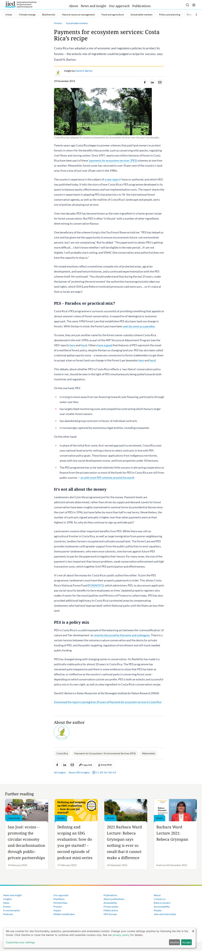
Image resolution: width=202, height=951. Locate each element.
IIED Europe (110, 914)
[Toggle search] (187, 5)
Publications (141, 6)
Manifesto (59, 898)
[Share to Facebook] (145, 82)
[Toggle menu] (194, 5)
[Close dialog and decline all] (193, 929)
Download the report (107, 702)
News (6, 902)
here (72, 345)
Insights (7, 898)
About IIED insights (79, 772)
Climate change (27, 14)
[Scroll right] (196, 15)
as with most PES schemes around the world (107, 477)
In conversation (11, 910)
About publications (114, 898)
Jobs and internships (165, 914)
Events (7, 906)
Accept (186, 942)
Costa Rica (62, 753)
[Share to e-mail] (160, 82)
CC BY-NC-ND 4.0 (106, 772)
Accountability (162, 906)
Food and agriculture (112, 14)
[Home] (21, 4)
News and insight (93, 6)
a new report (112, 179)
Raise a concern (162, 902)
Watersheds (148, 753)
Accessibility (110, 902)
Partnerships (60, 902)
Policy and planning (169, 14)
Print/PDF (106, 764)
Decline (174, 942)
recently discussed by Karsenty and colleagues (122, 635)
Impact (57, 910)
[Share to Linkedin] (152, 82)
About (73, 6)
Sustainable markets (141, 14)
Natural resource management (78, 14)
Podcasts (8, 914)
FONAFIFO (96, 585)
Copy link (87, 764)
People (157, 910)
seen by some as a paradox (139, 326)
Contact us (160, 898)
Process (57, 906)
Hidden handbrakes (64, 914)
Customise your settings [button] (20, 942)
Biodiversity (48, 14)
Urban (8, 14)
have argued (104, 345)
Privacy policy (111, 906)
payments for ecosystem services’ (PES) (113, 160)
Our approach (119, 6)
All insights (60, 772)
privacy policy (121, 935)
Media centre (111, 910)
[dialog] (99, 937)
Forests (191, 14)
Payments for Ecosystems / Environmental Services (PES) (105, 753)
